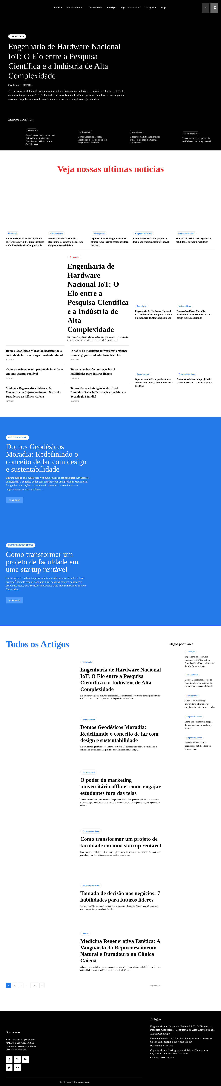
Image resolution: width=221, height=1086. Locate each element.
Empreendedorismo (190, 133)
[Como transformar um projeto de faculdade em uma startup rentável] (171, 137)
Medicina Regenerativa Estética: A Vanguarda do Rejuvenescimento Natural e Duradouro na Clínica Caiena (33, 392)
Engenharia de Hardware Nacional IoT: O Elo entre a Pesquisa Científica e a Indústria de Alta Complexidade (25, 242)
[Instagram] (17, 1059)
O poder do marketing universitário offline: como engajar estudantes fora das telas (145, 140)
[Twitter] (9, 1067)
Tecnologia (17, 37)
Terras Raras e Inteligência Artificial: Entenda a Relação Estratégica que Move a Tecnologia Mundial (98, 392)
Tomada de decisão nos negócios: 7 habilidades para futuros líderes (198, 745)
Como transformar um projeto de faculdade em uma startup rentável (42, 562)
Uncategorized (137, 132)
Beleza (85, 933)
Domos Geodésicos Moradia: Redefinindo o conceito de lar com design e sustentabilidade (92, 140)
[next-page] (42, 985)
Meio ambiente (85, 132)
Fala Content (14, 85)
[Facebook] (9, 1059)
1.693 (34, 985)
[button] (215, 8)
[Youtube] (17, 1067)
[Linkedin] (25, 1059)
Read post (14, 500)
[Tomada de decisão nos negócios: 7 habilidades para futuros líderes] (195, 204)
